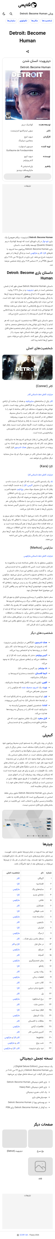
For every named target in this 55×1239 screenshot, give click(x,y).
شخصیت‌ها (47, 20)
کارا (44, 253)
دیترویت (30, 290)
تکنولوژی (23, 20)
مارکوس (33, 253)
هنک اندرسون (20, 447)
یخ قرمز (20, 489)
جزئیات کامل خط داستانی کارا (40, 474)
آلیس (30, 485)
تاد (51, 481)
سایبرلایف (29, 401)
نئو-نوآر (45, 241)
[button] (11, 13)
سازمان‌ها (11, 20)
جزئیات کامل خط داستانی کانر (40, 394)
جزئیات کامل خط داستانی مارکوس (38, 556)
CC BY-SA (24, 1235)
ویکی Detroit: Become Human (36, 14)
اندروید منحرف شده (30, 687)
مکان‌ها (34, 20)
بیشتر (27, 176)
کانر (40, 253)
